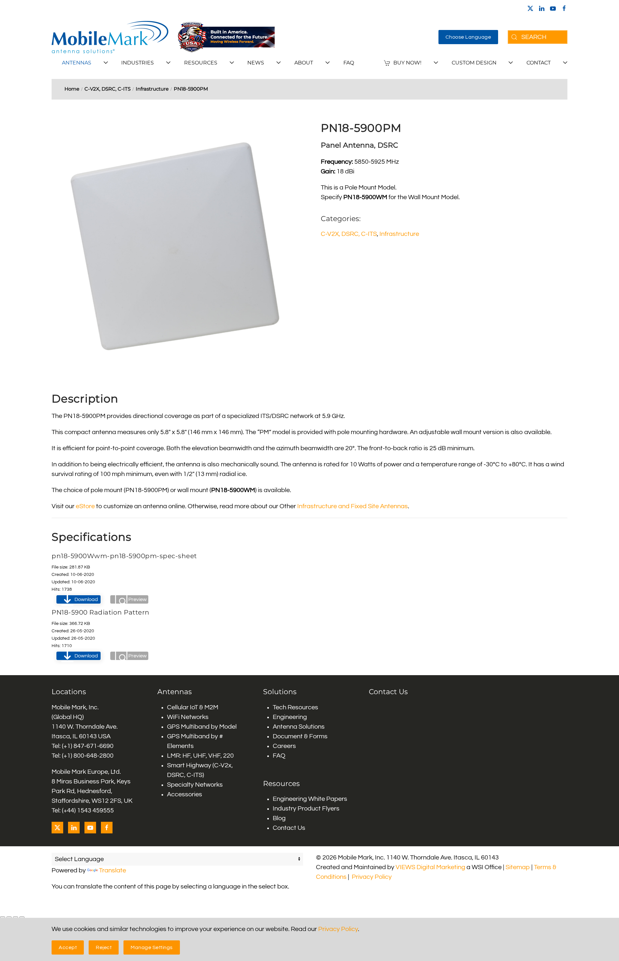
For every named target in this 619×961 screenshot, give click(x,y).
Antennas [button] (76, 63)
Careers (284, 746)
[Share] (15, 917)
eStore (85, 506)
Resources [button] (200, 63)
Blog (279, 818)
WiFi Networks (188, 717)
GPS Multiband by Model (202, 726)
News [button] (255, 63)
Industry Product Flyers (306, 808)
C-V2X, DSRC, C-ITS (349, 234)
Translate (112, 870)
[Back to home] (110, 37)
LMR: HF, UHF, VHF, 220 (200, 755)
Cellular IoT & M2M (192, 707)
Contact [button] (538, 63)
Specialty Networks (195, 784)
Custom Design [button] (474, 63)
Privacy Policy (372, 877)
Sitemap (518, 867)
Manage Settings (152, 947)
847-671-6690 (93, 746)
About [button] (303, 63)
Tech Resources (295, 707)
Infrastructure (399, 234)
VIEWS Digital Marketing (430, 867)
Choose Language (468, 37)
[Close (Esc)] (22, 917)
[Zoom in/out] (2, 917)
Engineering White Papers (310, 799)
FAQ (348, 63)
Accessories (184, 794)
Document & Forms (300, 736)
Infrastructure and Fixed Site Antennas (352, 506)
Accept (68, 947)
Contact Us (289, 828)
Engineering (290, 717)
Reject (104, 947)
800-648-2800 (93, 755)
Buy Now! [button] (407, 63)
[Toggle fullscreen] (9, 917)
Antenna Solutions (299, 726)
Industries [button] (137, 63)
